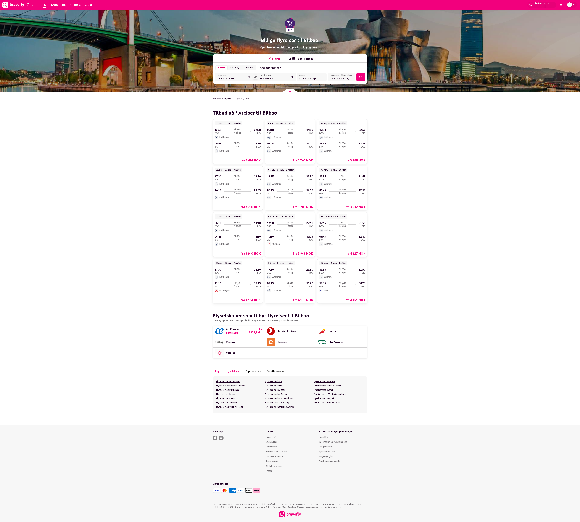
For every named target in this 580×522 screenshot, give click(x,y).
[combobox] (234, 77)
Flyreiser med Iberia (225, 398)
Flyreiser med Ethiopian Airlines (279, 407)
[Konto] (572, 5)
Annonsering (272, 461)
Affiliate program (274, 466)
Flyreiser (228, 98)
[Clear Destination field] (291, 77)
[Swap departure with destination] (255, 77)
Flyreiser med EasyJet (324, 398)
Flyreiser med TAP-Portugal (278, 402)
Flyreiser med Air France (276, 394)
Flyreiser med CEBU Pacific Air (279, 398)
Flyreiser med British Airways (327, 402)
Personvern (271, 447)
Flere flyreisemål (275, 371)
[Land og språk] (561, 5)
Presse (269, 471)
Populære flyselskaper (228, 371)
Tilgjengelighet (326, 456)
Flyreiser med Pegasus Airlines (230, 385)
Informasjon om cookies (277, 451)
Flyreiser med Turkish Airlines (327, 385)
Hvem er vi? (271, 437)
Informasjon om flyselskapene (333, 442)
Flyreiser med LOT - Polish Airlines (330, 394)
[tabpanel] (290, 394)
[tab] (274, 58)
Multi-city (249, 67)
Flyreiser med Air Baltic (227, 402)
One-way (234, 67)
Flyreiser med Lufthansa (227, 390)
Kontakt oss (324, 437)
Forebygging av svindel (330, 461)
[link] (238, 141)
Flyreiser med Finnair (226, 394)
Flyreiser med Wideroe (324, 381)
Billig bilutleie (325, 447)
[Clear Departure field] (249, 77)
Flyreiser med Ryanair (324, 390)
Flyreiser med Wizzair (275, 390)
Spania (239, 98)
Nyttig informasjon (328, 451)
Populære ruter (253, 371)
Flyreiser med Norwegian (228, 381)
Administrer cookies (275, 456)
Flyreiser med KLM (273, 385)
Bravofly (217, 98)
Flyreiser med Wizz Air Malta (229, 407)
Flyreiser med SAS (273, 381)
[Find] (360, 77)
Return (221, 67)
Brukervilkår (271, 442)
